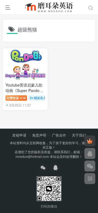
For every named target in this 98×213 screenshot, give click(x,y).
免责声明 (39, 135)
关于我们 (79, 135)
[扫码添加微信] (89, 166)
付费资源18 (16, 98)
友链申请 (19, 135)
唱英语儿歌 (41, 98)
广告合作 (59, 135)
